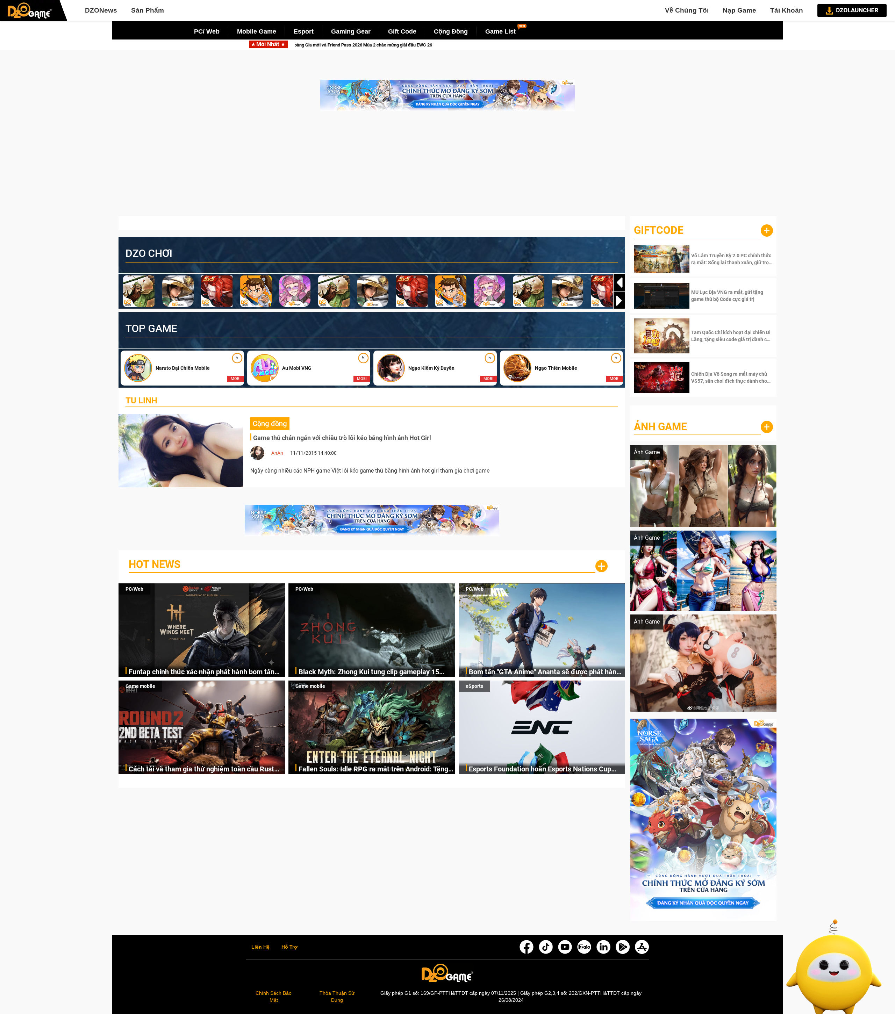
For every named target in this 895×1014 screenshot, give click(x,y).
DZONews (101, 10)
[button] (619, 300)
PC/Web (134, 589)
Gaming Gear (351, 31)
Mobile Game (256, 31)
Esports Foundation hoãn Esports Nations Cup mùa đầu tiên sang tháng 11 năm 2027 (540, 769)
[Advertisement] (447, 167)
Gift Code (402, 31)
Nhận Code (731, 259)
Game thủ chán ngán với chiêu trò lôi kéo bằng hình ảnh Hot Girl (342, 437)
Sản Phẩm (147, 10)
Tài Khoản (786, 10)
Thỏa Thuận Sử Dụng (337, 996)
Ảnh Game (660, 426)
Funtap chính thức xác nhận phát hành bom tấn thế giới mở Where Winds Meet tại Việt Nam (363, 45)
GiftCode (658, 230)
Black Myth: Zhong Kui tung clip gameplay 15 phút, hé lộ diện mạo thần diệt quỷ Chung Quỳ (577, 45)
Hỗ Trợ (289, 947)
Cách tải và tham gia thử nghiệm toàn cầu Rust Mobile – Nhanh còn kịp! (201, 769)
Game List (500, 31)
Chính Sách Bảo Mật (274, 996)
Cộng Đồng (451, 31)
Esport (304, 31)
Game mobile (140, 686)
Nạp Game (739, 10)
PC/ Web (207, 31)
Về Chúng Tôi (687, 10)
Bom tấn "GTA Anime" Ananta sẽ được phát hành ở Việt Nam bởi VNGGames (544, 672)
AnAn (277, 453)
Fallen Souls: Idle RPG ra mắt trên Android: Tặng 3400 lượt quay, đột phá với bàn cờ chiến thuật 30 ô (375, 769)
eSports (474, 686)
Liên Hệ (260, 947)
